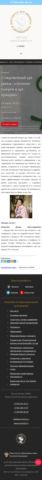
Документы (15, 327)
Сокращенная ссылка (8, 267)
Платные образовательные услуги (22, 367)
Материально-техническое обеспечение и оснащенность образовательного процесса (23, 350)
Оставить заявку (9, 124)
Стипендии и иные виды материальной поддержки (21, 360)
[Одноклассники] (11, 261)
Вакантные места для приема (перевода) (23, 383)
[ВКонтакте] (8, 261)
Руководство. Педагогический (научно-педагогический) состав (24, 342)
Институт (15, 286)
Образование (16, 331)
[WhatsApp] (5, 261)
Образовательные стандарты (23, 336)
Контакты (14, 311)
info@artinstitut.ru (21, 419)
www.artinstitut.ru (21, 423)
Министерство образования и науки (23, 454)
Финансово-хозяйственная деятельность (21, 375)
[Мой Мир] (14, 261)
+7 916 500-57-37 (21, 407)
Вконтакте (29, 286)
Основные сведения (18, 315)
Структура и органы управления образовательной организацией (24, 321)
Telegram (14, 292)
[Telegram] (2, 261)
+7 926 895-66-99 (21, 412)
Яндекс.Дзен (29, 292)
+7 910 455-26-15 (21, 403)
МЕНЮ (21, 46)
